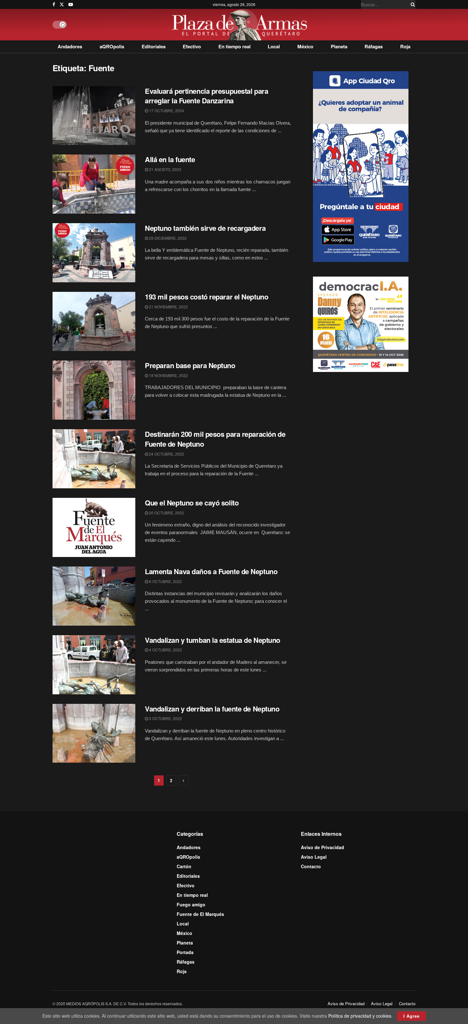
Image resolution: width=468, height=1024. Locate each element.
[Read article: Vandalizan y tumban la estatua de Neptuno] (94, 664)
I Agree (411, 1016)
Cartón (184, 866)
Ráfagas (374, 46)
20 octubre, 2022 (166, 512)
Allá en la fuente (170, 159)
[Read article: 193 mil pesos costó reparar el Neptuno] (94, 321)
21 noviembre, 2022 (168, 306)
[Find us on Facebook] (54, 4)
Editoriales (154, 46)
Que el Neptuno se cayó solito (191, 503)
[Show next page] (183, 780)
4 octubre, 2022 (165, 649)
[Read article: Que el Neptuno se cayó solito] (94, 527)
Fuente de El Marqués (200, 914)
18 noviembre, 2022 (168, 375)
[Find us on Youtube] (70, 4)
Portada (185, 952)
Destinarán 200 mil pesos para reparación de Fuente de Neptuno (215, 439)
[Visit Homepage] (241, 24)
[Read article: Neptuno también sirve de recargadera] (94, 252)
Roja (405, 46)
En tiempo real (234, 46)
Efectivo (192, 46)
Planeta (339, 46)
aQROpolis (112, 46)
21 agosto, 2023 (164, 169)
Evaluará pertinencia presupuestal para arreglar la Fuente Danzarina (206, 96)
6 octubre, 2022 (165, 581)
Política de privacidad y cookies (359, 1016)
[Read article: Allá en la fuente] (94, 184)
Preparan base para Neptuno (190, 365)
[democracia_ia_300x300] (360, 323)
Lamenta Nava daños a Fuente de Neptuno (211, 571)
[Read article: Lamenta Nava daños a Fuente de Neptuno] (94, 596)
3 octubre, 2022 (165, 718)
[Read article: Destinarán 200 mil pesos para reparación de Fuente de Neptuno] (94, 458)
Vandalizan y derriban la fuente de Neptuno (212, 709)
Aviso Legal (314, 857)
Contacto (311, 866)
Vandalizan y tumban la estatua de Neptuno (212, 640)
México (305, 46)
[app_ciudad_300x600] (360, 165)
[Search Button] (412, 4)
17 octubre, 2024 (166, 110)
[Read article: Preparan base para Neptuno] (94, 390)
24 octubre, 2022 (166, 454)
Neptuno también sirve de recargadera (205, 228)
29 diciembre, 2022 (167, 238)
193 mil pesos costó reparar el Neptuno (206, 297)
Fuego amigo (191, 904)
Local (274, 46)
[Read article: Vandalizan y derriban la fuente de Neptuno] (94, 733)
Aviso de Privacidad (322, 847)
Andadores (70, 46)
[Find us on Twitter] (62, 4)
